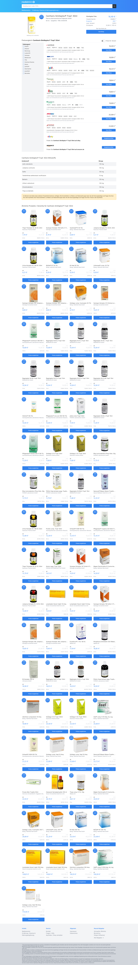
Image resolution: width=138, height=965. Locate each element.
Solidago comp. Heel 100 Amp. (31, 905)
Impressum (73, 931)
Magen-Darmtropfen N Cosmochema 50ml (106, 566)
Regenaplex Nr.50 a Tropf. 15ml (55, 340)
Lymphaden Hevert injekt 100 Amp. (33, 867)
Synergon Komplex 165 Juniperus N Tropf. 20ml (36, 303)
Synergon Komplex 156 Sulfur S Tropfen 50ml (107, 604)
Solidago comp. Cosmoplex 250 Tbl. (33, 829)
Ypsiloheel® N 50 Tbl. (76, 228)
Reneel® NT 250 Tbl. (100, 829)
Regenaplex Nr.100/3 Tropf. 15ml (79, 491)
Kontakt (48, 931)
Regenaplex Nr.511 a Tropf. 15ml (79, 378)
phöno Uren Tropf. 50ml (77, 416)
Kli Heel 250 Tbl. (75, 829)
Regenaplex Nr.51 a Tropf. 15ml (79, 340)
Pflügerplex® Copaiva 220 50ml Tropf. (105, 528)
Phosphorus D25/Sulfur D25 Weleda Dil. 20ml (107, 641)
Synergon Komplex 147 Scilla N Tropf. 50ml (83, 566)
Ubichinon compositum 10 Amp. (32, 717)
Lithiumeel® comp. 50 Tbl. (101, 265)
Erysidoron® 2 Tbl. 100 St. (78, 641)
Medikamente (26, 10)
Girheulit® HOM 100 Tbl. (77, 528)
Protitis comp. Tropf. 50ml (54, 528)
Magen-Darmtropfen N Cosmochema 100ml (107, 792)
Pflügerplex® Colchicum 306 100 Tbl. (33, 340)
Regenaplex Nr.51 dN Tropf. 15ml (103, 378)
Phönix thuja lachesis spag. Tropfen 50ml (58, 491)
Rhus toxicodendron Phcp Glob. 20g (104, 453)
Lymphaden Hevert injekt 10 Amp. (56, 604)
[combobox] (67, 6)
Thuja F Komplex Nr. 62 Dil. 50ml (32, 566)
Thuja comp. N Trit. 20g (77, 792)
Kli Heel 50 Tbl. (74, 265)
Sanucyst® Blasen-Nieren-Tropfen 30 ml (106, 491)
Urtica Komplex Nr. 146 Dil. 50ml (32, 528)
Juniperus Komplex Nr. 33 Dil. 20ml (104, 228)
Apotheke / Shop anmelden (54, 935)
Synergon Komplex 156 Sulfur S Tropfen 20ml (60, 228)
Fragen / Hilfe (50, 933)
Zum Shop (101, 31)
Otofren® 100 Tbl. (27, 416)
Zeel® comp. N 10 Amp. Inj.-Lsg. (103, 717)
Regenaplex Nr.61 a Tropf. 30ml (55, 679)
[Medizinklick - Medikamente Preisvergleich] (69, 2)
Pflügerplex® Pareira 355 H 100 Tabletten (35, 453)
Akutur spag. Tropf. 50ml (53, 566)
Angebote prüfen (108, 138)
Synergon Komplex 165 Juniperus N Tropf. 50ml (36, 641)
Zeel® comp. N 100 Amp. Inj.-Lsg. (104, 867)
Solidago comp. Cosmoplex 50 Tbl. (80, 303)
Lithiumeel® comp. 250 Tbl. (54, 829)
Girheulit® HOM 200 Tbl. (29, 754)
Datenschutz (74, 933)
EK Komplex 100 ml (28, 679)
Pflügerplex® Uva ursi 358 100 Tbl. (56, 416)
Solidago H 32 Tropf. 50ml (54, 453)
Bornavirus (97, 933)
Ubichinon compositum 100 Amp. (80, 867)
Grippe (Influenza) (99, 935)
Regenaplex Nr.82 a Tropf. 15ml (103, 416)
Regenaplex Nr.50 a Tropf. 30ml (79, 679)
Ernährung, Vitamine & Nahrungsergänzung (45, 10)
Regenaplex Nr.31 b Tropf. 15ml (55, 378)
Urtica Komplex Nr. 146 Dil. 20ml (32, 265)
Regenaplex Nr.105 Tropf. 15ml (31, 378)
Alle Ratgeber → (99, 937)
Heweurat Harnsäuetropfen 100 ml (56, 792)
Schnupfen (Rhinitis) (100, 931)
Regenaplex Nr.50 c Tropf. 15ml (103, 340)
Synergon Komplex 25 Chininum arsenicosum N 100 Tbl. (110, 303)
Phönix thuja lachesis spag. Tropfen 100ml (106, 679)
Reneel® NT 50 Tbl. (52, 265)
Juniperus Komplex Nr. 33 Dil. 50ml (33, 604)
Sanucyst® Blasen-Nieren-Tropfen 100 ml (106, 754)
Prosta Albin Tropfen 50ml (30, 792)
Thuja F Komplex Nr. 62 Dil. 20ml (32, 228)
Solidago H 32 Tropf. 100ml (54, 717)
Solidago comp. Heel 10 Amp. (55, 754)
